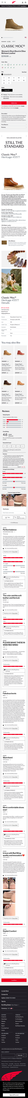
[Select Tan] (14, 65)
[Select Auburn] (23, 65)
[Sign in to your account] (22, 2)
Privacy (14, 1058)
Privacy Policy (6, 1090)
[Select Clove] (5, 67)
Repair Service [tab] (4, 311)
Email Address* (5, 1052)
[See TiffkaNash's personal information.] (10, 759)
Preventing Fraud (5, 1028)
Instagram (3, 1035)
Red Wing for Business (20, 1025)
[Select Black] (2, 65)
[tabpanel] (14, 326)
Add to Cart (14, 103)
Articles (3, 1030)
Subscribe (20, 1055)
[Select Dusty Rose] (2, 67)
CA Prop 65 (10, 1065)
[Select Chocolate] (14, 67)
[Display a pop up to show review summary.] (8, 362)
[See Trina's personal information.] (7, 933)
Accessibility (11, 1063)
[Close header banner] (26, 6)
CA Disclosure (4, 1065)
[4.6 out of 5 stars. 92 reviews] (4, 361)
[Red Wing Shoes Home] (14, 2)
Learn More (23, 6)
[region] (14, 1089)
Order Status (4, 1019)
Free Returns (4, 124)
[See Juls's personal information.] (6, 647)
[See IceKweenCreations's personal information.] (14, 531)
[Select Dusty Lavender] (8, 67)
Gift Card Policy (23, 1063)
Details (22, 106)
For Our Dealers (18, 1019)
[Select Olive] (8, 65)
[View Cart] (25, 2)
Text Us (3, 1001)
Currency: (4, 1008)
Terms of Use (19, 1058)
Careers (17, 1023)
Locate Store (5, 991)
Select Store (6, 98)
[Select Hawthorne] (11, 67)
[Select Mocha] (25, 65)
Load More (14, 980)
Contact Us (4, 994)
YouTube (3, 1042)
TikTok (2, 1040)
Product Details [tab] (5, 307)
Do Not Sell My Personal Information (19, 1065)
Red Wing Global (6, 1005)
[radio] (3, 77)
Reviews (3, 127)
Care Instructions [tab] (5, 309)
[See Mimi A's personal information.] (7, 695)
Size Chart (24, 72)
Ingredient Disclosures (14, 1067)
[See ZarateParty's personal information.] (11, 857)
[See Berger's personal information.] (8, 600)
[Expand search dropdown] (5, 2)
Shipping (3, 1021)
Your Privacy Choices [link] (5, 1067)
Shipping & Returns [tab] (5, 313)
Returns (3, 1023)
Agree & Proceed (14, 1095)
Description (4, 113)
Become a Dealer (18, 1021)
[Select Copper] (17, 65)
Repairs (3, 1025)
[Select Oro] (5, 65)
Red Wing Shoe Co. (19, 1016)
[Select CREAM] (20, 65)
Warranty (3, 1063)
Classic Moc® (15, 551)
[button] (1, 37)
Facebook (3, 1037)
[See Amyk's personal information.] (7, 811)
